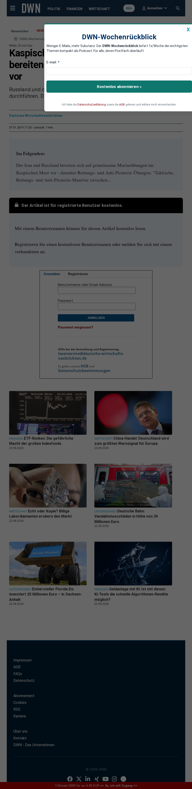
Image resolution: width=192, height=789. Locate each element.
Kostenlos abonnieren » (119, 86)
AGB (122, 104)
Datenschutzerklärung (92, 104)
